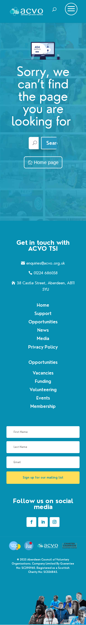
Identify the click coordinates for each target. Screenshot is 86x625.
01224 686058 (46, 273)
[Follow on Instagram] (54, 522)
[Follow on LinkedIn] (43, 522)
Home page (46, 162)
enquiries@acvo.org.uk (45, 263)
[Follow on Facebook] (31, 522)
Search (54, 143)
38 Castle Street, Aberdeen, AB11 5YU (46, 286)
